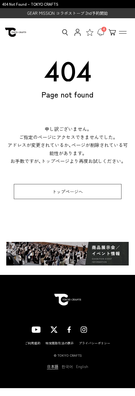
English (82, 366)
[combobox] (63, 32)
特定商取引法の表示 (60, 343)
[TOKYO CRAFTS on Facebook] (69, 329)
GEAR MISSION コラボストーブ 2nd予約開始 (67, 13)
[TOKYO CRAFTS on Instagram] (84, 329)
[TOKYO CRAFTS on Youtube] (36, 329)
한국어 (67, 366)
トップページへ (67, 191)
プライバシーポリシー (94, 343)
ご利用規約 (32, 343)
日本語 (52, 366)
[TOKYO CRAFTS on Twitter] (54, 329)
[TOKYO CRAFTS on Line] (100, 329)
